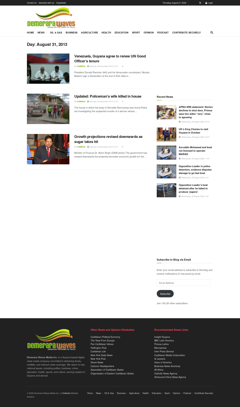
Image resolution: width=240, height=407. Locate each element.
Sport (136, 32)
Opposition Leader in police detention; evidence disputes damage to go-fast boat (195, 169)
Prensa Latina (161, 344)
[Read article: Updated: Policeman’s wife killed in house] (48, 109)
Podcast (163, 32)
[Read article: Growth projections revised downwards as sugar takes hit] (48, 149)
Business (71, 32)
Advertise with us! (46, 2)
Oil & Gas (56, 32)
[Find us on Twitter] (200, 3)
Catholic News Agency (165, 373)
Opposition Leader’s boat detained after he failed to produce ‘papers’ (193, 188)
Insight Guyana (162, 336)
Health (106, 32)
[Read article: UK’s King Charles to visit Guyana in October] (166, 134)
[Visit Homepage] (51, 17)
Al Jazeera (159, 358)
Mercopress (160, 347)
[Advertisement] (185, 64)
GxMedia (81, 66)
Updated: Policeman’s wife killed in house (107, 96)
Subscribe (165, 293)
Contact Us (32, 2)
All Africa (158, 369)
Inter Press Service (164, 351)
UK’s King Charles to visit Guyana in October (193, 130)
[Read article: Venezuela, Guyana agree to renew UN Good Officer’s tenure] (48, 69)
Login (210, 2)
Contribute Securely (186, 32)
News (41, 32)
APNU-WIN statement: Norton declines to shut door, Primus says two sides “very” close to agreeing (196, 112)
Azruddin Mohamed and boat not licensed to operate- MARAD (195, 150)
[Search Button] (211, 32)
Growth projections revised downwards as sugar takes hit (108, 139)
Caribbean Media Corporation (169, 355)
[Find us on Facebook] (195, 3)
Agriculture (89, 32)
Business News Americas (167, 366)
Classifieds (61, 2)
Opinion (149, 32)
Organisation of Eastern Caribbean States (112, 373)
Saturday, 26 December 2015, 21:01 (103, 66)
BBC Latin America (164, 340)
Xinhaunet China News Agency (170, 377)
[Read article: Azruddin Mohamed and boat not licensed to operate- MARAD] (166, 153)
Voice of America (163, 362)
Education (121, 32)
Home (30, 32)
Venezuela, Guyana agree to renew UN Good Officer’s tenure (110, 58)
